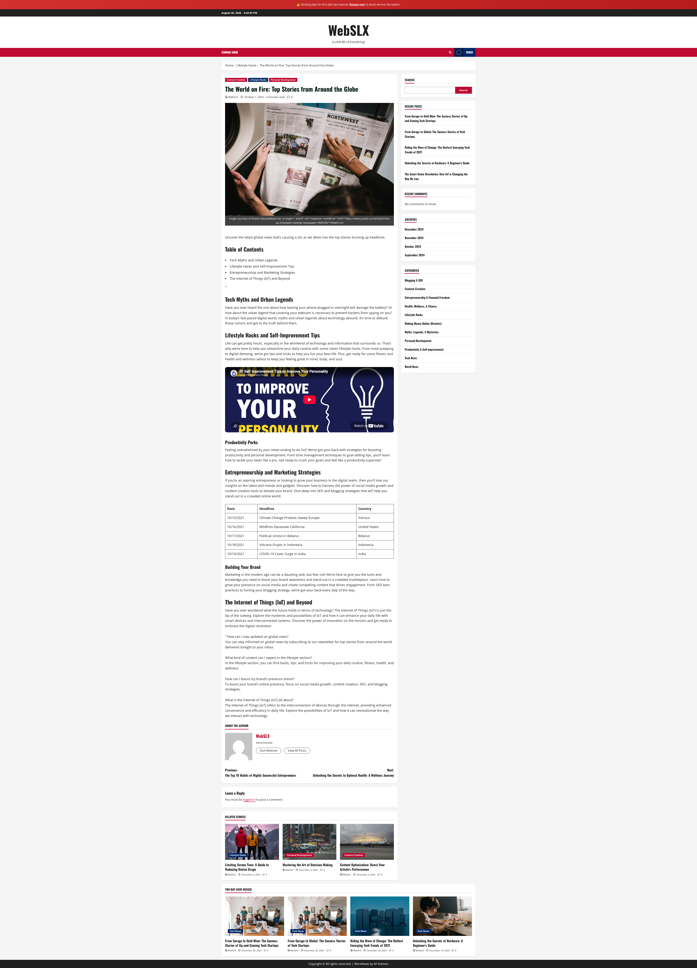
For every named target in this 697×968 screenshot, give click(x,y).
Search (409, 80)
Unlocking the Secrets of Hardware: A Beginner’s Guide (437, 163)
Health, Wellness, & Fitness (421, 306)
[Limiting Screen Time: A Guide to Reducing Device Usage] (252, 842)
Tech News (411, 358)
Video (469, 52)
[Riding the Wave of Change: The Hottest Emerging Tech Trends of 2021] (379, 916)
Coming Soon (229, 52)
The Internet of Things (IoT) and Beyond (260, 278)
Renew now (357, 4)
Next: (353, 773)
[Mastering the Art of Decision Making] (310, 842)
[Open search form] (450, 52)
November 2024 (414, 238)
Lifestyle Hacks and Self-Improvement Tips (262, 266)
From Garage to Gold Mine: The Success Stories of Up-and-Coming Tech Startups (252, 943)
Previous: (260, 773)
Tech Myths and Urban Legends (254, 260)
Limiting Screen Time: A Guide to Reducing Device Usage (247, 867)
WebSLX (348, 30)
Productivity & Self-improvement (424, 349)
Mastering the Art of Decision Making (308, 864)
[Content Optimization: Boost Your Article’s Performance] (367, 842)
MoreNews (361, 964)
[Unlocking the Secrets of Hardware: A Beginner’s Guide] (442, 916)
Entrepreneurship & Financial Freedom (427, 297)
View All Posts (297, 751)
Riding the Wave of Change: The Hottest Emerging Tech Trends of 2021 (376, 943)
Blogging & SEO (414, 280)
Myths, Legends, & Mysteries (422, 332)
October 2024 (413, 246)
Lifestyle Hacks (258, 79)
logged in (249, 800)
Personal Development (283, 79)
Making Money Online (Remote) (423, 323)
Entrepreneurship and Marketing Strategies (262, 272)
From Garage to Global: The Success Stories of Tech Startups (317, 943)
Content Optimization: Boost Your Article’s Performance (362, 867)
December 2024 (414, 229)
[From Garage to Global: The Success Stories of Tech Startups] (317, 916)
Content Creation (236, 79)
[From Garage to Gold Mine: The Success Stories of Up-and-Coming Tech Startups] (254, 916)
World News (411, 366)
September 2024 (415, 255)
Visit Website (268, 751)
